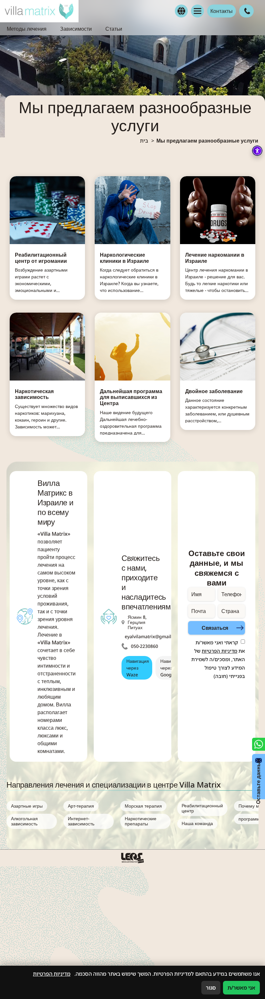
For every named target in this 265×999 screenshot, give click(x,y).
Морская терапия (143, 806)
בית (144, 140)
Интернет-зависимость (81, 821)
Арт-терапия (81, 806)
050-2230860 (144, 646)
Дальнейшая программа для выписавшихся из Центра (131, 397)
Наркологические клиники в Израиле (124, 258)
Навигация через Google (171, 668)
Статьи (113, 28)
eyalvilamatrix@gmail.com (153, 636)
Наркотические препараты (140, 821)
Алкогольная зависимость (24, 821)
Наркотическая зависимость (34, 394)
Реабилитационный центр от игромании (41, 258)
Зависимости (76, 28)
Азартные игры (27, 806)
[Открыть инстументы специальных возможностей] (257, 150)
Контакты (221, 11)
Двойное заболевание (214, 391)
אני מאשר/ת (241, 987)
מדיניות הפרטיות (219, 651)
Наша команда (197, 823)
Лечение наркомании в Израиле (214, 258)
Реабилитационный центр (202, 808)
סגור (211, 987)
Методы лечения (27, 28)
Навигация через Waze (137, 668)
